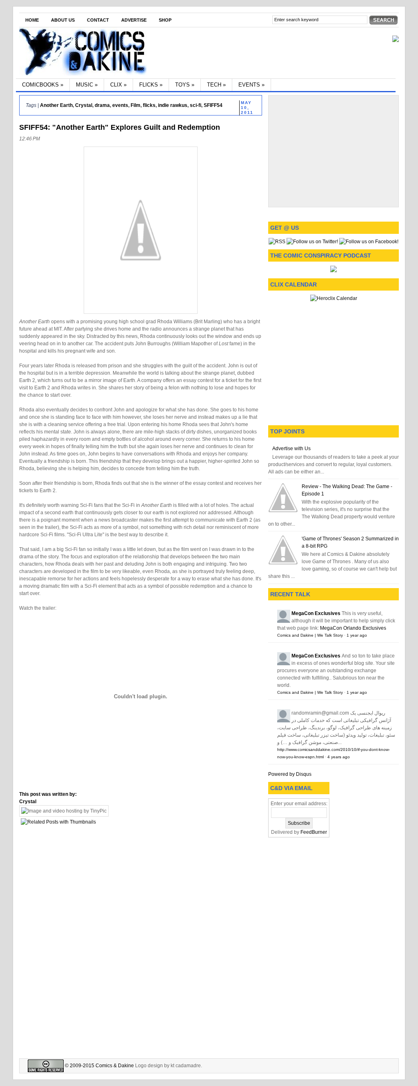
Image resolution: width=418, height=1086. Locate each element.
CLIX (118, 85)
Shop (165, 20)
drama (102, 105)
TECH (216, 85)
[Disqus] (140, 941)
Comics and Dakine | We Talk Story (310, 635)
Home (32, 20)
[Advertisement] (333, 150)
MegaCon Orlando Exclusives (353, 628)
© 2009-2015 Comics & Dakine (99, 1065)
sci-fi (195, 105)
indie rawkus (172, 105)
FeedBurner (313, 832)
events (120, 105)
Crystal (83, 105)
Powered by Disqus (289, 774)
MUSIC (87, 85)
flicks (149, 105)
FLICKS (150, 85)
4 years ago (338, 757)
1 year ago (357, 635)
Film (135, 105)
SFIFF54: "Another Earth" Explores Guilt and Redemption (119, 127)
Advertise (134, 20)
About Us (63, 20)
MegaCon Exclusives (315, 613)
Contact (98, 20)
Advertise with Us (291, 448)
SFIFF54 (213, 105)
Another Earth (56, 105)
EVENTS (251, 85)
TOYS (184, 85)
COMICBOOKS (42, 85)
